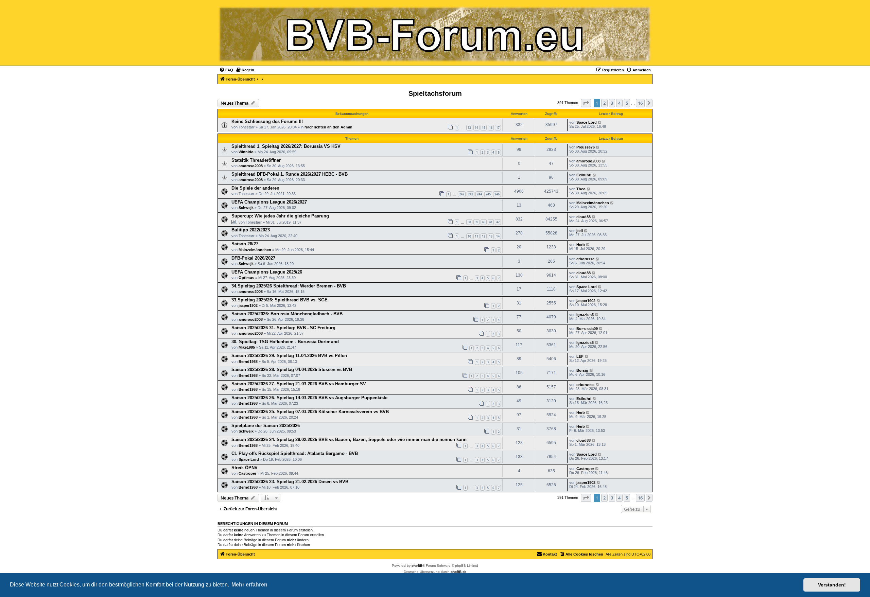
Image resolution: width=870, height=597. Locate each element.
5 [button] (627, 103)
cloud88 (583, 217)
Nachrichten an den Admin (328, 127)
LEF (580, 356)
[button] (586, 103)
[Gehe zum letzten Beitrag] (600, 122)
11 (476, 236)
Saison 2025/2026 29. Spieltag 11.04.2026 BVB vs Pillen (289, 355)
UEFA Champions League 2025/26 (266, 272)
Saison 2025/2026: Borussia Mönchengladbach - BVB (287, 313)
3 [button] (612, 103)
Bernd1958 (248, 361)
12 (483, 236)
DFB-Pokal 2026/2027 (253, 258)
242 (461, 194)
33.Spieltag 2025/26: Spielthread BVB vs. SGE (279, 299)
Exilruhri (583, 175)
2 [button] (604, 103)
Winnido (246, 152)
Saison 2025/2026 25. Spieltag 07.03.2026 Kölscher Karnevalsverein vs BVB (310, 411)
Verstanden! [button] (832, 584)
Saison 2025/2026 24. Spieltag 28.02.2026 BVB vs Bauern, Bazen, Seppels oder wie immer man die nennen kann (349, 439)
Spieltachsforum (435, 93)
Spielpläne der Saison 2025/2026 (265, 425)
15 (483, 127)
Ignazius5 (585, 315)
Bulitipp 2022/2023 (250, 229)
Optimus (246, 278)
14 (476, 127)
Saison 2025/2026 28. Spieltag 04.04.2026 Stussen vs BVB (291, 369)
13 (469, 127)
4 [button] (619, 103)
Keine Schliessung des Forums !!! (267, 121)
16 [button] (640, 103)
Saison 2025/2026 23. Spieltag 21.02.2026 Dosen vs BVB (289, 481)
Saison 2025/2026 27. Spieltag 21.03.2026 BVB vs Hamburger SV (298, 383)
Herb (580, 245)
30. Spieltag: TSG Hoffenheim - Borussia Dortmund (285, 341)
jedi (579, 231)
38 (469, 222)
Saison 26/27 (244, 243)
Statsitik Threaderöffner (256, 160)
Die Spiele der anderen (255, 188)
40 (483, 222)
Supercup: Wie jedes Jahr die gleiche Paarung (280, 215)
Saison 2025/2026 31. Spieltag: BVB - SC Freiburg (283, 327)
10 (469, 236)
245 (488, 194)
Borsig (582, 370)
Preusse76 (585, 147)
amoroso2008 (251, 166)
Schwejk (246, 208)
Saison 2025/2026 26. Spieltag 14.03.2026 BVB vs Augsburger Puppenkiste (309, 397)
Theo (581, 189)
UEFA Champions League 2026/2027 (269, 202)
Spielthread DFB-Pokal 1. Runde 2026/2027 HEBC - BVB (289, 174)
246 (497, 194)
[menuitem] (226, 70)
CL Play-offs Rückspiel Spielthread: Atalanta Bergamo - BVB (294, 453)
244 (479, 194)
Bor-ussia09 (587, 329)
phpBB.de (459, 572)
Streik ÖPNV (244, 467)
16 (490, 127)
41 (490, 222)
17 (498, 127)
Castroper (247, 473)
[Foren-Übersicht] (435, 34)
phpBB (417, 565)
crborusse (585, 259)
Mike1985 (247, 347)
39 (476, 222)
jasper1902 (248, 305)
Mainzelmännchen (592, 203)
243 (470, 194)
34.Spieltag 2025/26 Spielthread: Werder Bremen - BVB (288, 285)
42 (498, 222)
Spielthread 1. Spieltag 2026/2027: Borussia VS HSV (286, 146)
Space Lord (586, 122)
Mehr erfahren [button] (249, 584)
